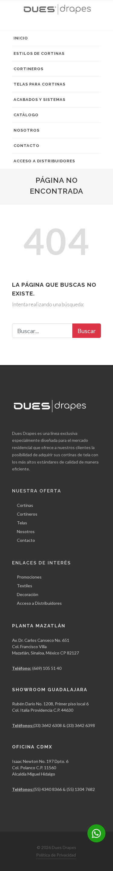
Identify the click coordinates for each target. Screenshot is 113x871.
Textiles (24, 585)
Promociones (29, 576)
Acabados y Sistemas (39, 99)
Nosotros (26, 130)
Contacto (26, 145)
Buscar (86, 330)
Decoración (27, 594)
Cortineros (28, 69)
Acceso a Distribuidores (44, 161)
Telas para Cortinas (39, 84)
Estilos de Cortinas (39, 53)
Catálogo (26, 115)
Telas (22, 522)
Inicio (21, 38)
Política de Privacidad (56, 854)
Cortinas (25, 505)
